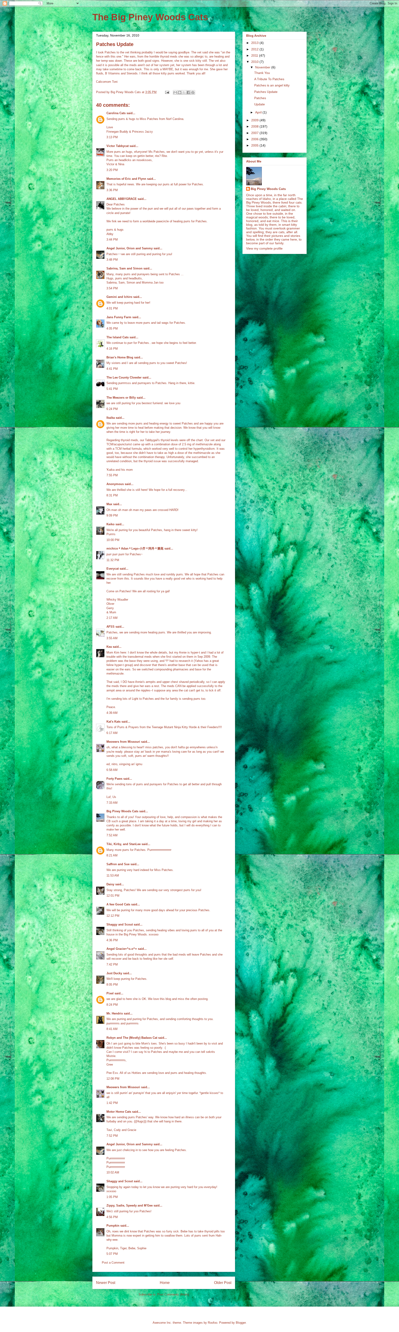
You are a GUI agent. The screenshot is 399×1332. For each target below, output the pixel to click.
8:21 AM (112, 855)
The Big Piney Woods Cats (150, 17)
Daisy (110, 884)
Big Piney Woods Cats (122, 811)
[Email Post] (166, 92)
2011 (255, 55)
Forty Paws (114, 778)
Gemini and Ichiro (119, 297)
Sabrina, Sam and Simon (124, 268)
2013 (255, 43)
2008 (255, 126)
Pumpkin (112, 1225)
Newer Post (105, 1283)
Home (165, 1283)
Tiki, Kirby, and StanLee (123, 844)
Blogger (241, 1322)
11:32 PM (112, 560)
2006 (255, 139)
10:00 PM (112, 540)
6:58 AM (112, 770)
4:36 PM (112, 940)
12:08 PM (112, 1078)
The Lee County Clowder (124, 377)
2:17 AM (112, 618)
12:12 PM (112, 915)
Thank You (262, 73)
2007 (255, 133)
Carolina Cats (116, 113)
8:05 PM (112, 984)
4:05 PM (112, 328)
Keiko (110, 524)
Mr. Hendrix (114, 1013)
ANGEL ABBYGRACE (121, 199)
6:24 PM (112, 409)
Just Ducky (114, 973)
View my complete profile (264, 248)
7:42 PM (112, 964)
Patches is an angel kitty (272, 85)
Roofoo (212, 1322)
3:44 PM (112, 239)
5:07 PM (112, 1254)
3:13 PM (112, 137)
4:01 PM (112, 308)
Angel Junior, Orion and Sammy (129, 248)
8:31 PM (112, 495)
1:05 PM (112, 1197)
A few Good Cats (118, 904)
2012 (255, 49)
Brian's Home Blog (119, 357)
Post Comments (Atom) (173, 1294)
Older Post (222, 1283)
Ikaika (110, 417)
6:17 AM (112, 733)
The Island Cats (117, 337)
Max (109, 504)
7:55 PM (112, 475)
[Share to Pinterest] (192, 92)
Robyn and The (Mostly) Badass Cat (131, 1037)
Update (259, 104)
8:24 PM (112, 1004)
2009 (255, 120)
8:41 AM (112, 1029)
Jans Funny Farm (118, 317)
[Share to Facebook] (188, 92)
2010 (255, 62)
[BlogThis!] (179, 92)
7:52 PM (112, 1135)
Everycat (112, 568)
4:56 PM (112, 1217)
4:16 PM (112, 348)
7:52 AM (112, 835)
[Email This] (175, 92)
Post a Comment (113, 1262)
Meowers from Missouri (123, 741)
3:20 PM (112, 170)
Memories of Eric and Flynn (126, 178)
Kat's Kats (113, 721)
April (259, 112)
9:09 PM (112, 515)
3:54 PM (112, 288)
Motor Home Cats (118, 1111)
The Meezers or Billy (121, 397)
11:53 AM (112, 875)
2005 (255, 145)
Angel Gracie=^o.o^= (121, 948)
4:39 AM (112, 713)
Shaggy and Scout (119, 924)
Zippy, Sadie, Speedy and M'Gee (129, 1205)
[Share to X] (184, 92)
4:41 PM (112, 368)
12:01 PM (112, 895)
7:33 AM (112, 802)
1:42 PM (112, 1103)
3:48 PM (112, 259)
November (263, 67)
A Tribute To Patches (269, 79)
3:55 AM (112, 638)
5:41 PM (112, 389)
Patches (260, 98)
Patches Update (266, 92)
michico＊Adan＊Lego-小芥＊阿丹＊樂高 (134, 548)
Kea (109, 646)
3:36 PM (112, 190)
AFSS (110, 626)
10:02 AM (112, 1172)
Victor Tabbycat (117, 146)
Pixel (110, 993)
